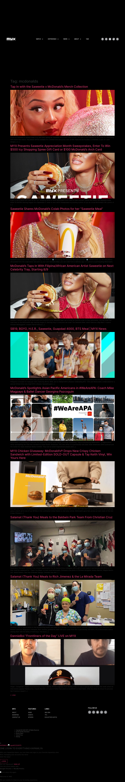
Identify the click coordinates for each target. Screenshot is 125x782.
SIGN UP (17, 764)
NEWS (65, 39)
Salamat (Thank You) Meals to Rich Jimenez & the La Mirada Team (56, 576)
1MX (87, 39)
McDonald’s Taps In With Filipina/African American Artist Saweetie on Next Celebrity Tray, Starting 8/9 (62, 267)
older (13, 695)
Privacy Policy (19, 733)
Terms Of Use (19, 735)
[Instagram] (106, 39)
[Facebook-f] (102, 39)
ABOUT (76, 39)
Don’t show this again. (8, 772)
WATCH (38, 39)
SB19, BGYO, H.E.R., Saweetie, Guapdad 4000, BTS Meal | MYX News (58, 329)
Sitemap (18, 736)
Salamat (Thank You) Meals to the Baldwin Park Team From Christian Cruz (61, 517)
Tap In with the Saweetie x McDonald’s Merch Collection (49, 86)
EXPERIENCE (52, 39)
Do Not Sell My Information (23, 731)
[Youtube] (110, 39)
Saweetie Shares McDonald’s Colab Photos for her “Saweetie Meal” (56, 209)
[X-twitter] (117, 39)
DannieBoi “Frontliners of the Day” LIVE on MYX (43, 636)
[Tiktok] (113, 39)
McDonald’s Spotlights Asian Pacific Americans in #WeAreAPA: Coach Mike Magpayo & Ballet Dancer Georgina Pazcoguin (62, 389)
